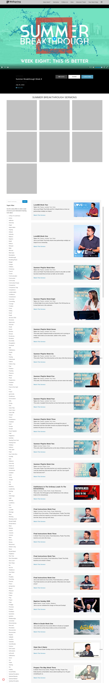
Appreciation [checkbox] (12, 227)
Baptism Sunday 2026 (42, 601)
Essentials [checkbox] (11, 340)
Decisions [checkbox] (11, 320)
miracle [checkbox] (11, 530)
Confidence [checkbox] (12, 294)
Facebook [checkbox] (11, 345)
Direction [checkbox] (11, 324)
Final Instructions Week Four (45, 509)
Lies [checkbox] (10, 493)
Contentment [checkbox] (12, 296)
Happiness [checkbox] (11, 435)
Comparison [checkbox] (12, 285)
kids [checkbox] (10, 484)
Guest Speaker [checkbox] (13, 431)
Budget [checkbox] (11, 262)
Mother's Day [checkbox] (12, 546)
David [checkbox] (10, 313)
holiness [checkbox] (11, 447)
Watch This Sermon (39, 215)
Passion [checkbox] (11, 581)
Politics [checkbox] (11, 593)
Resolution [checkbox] (11, 627)
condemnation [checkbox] (12, 292)
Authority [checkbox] (11, 234)
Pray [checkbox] (10, 597)
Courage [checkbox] (11, 303)
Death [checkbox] (10, 315)
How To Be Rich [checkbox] (13, 454)
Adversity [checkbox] (11, 222)
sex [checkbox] (10, 660)
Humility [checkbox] (11, 456)
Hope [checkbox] (10, 452)
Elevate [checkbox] (11, 333)
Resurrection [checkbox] (12, 632)
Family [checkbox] (10, 352)
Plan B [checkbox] (10, 588)
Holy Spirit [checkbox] (11, 449)
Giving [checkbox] (10, 403)
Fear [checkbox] (10, 366)
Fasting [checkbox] (11, 357)
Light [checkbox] (10, 498)
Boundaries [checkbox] (12, 255)
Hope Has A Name (40, 647)
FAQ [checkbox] (10, 354)
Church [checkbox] (11, 271)
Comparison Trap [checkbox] (13, 287)
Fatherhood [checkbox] (12, 359)
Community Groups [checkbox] (14, 283)
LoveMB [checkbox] (11, 509)
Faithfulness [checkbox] (12, 350)
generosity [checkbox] (11, 394)
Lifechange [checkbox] (12, 495)
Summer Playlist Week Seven (45, 329)
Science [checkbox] (11, 646)
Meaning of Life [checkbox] (13, 519)
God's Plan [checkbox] (12, 408)
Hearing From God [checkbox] (14, 440)
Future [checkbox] (10, 391)
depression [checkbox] (12, 322)
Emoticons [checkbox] (11, 336)
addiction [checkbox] (11, 220)
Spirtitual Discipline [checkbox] (14, 681)
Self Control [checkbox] (12, 648)
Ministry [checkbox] (11, 528)
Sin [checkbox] (10, 667)
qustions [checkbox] (11, 616)
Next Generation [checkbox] (13, 558)
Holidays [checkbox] (11, 445)
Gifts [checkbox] (10, 401)
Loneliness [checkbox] (11, 502)
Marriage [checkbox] (11, 512)
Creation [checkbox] (11, 306)
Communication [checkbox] (13, 276)
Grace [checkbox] (10, 417)
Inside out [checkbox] (11, 465)
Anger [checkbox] (10, 225)
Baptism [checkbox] (11, 239)
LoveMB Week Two (41, 205)
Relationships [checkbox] (12, 618)
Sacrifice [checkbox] (11, 639)
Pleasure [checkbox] (11, 590)
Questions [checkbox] (11, 614)
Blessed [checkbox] (11, 250)
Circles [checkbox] (11, 273)
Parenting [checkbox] (11, 579)
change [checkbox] (11, 264)
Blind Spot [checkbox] (11, 252)
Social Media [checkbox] (12, 671)
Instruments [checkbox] (12, 470)
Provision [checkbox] (11, 607)
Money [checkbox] (10, 542)
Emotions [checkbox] (11, 338)
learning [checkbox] (11, 491)
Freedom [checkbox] (11, 382)
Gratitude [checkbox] (11, 421)
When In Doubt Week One (43, 624)
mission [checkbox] (11, 535)
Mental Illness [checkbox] (12, 523)
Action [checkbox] (10, 218)
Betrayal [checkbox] (11, 246)
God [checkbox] (10, 405)
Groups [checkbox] (11, 426)
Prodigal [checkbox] (11, 604)
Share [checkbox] (10, 662)
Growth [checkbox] (11, 428)
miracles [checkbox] (11, 533)
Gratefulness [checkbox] (12, 419)
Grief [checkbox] (10, 424)
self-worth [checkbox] (11, 653)
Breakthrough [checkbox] (12, 257)
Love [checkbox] (10, 507)
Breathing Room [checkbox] (13, 259)
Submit (24, 201)
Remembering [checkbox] (12, 623)
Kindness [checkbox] (11, 486)
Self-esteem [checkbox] (12, 651)
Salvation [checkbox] (11, 641)
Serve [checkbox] (10, 657)
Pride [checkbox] (10, 602)
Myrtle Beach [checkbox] (12, 551)
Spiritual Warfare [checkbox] (13, 678)
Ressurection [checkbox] (12, 630)
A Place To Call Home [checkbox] (14, 215)
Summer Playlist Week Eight (44, 299)
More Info (20, 87)
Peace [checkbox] (10, 583)
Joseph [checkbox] (11, 479)
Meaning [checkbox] (11, 516)
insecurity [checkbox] (11, 463)
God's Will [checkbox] (11, 412)
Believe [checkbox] (11, 243)
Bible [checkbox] (10, 248)
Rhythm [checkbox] (11, 634)
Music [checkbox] (10, 549)
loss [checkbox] (10, 505)
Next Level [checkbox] (11, 560)
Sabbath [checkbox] (11, 637)
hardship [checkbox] (11, 438)
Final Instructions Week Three (45, 534)
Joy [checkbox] (10, 482)
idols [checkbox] (10, 458)
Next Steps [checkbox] (12, 563)
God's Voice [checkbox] (12, 410)
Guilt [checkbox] (10, 433)
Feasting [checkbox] (11, 371)
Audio (62, 76)
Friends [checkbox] (11, 384)
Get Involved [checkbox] (12, 398)
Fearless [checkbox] (11, 368)
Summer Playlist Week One (44, 464)
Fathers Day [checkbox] (12, 364)
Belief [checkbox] (10, 241)
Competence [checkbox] (12, 290)
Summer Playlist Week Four (44, 399)
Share (74, 76)
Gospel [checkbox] (11, 414)
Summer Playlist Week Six (44, 354)
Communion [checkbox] (12, 278)
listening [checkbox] (11, 500)
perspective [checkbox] (12, 586)
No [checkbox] (9, 565)
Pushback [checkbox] (11, 611)
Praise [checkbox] (10, 595)
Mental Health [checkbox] (12, 521)
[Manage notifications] (3, 679)
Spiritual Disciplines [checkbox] (14, 674)
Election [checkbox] (11, 331)
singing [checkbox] (11, 669)
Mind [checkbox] (10, 526)
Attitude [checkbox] (11, 232)
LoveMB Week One (41, 236)
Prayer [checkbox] (10, 600)
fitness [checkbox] (10, 375)
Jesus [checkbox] (10, 477)
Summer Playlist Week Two (44, 444)
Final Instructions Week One (44, 578)
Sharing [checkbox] (11, 664)
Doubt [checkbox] (10, 327)
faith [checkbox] (10, 347)
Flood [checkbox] (10, 377)
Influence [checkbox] (11, 461)
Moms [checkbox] (10, 539)
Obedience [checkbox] (12, 570)
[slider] (47, 67)
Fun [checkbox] (10, 389)
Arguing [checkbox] (11, 229)
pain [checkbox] (10, 574)
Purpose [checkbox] (11, 609)
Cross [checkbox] (10, 308)
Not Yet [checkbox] (11, 567)
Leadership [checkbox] (12, 489)
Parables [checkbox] (11, 576)
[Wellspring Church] (14, 2)
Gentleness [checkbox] (12, 396)
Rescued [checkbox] (11, 625)
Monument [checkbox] (11, 544)
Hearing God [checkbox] (12, 442)
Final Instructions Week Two (44, 556)
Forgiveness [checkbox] (12, 380)
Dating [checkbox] (10, 310)
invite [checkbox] (10, 475)
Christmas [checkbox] (11, 269)
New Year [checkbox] (11, 556)
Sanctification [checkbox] (12, 644)
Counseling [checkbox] (12, 301)
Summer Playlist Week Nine (44, 267)
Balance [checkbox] (11, 236)
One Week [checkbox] (11, 572)
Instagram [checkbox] (11, 468)
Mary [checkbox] (10, 514)
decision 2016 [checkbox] (12, 317)
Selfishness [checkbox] (12, 655)
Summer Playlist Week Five (44, 376)
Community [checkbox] (12, 280)
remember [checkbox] (11, 620)
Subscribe (87, 76)
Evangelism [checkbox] (12, 343)
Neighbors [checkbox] (11, 553)
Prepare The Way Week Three (45, 667)
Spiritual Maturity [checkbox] (13, 676)
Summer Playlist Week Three (45, 419)
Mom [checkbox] (10, 537)
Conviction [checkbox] (11, 299)
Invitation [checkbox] (11, 472)
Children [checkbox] (11, 266)
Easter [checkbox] (10, 329)
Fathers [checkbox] (11, 361)
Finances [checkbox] (11, 373)
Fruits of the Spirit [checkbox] (13, 387)
